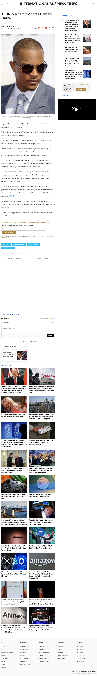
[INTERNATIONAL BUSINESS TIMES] (48, 4)
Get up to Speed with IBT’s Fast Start (80, 85)
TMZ (12, 196)
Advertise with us (44, 661)
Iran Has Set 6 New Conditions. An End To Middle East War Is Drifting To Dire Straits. (13, 548)
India (59, 649)
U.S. (2, 649)
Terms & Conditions (44, 652)
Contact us (42, 649)
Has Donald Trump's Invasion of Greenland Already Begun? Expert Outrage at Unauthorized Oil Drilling (14, 522)
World (3, 646)
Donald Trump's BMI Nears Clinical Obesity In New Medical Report (73, 49)
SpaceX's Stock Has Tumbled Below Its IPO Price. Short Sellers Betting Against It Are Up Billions (41, 628)
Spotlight (22, 655)
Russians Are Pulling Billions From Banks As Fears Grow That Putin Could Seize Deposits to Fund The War (72, 38)
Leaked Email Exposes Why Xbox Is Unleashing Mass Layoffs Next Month (13, 496)
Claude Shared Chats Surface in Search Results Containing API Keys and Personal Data (12, 602)
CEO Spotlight (24, 661)
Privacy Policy (5, 237)
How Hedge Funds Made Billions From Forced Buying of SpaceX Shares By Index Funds (41, 470)
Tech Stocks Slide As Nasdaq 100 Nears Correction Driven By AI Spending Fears (41, 522)
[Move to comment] (53, 28)
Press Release (24, 658)
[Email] (49, 28)
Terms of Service (45, 236)
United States (61, 658)
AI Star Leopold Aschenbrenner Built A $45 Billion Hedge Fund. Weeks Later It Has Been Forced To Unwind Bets (73, 74)
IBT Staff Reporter (9, 26)
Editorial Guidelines (42, 259)
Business (4, 655)
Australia (60, 646)
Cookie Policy (43, 658)
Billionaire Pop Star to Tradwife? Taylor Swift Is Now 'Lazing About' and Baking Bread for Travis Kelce (41, 602)
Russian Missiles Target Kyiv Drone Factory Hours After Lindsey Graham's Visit (14, 470)
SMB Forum (23, 652)
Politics (3, 661)
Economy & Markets (7, 652)
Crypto (3, 664)
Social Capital (24, 649)
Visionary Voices (24, 646)
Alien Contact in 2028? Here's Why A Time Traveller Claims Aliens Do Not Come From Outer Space (41, 417)
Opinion (3, 667)
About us (41, 646)
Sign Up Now (81, 89)
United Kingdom (62, 655)
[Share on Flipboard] (42, 28)
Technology (4, 658)
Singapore (60, 652)
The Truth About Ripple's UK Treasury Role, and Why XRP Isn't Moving (13, 574)
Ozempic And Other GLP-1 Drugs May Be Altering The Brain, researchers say (41, 442)
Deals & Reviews (25, 664)
